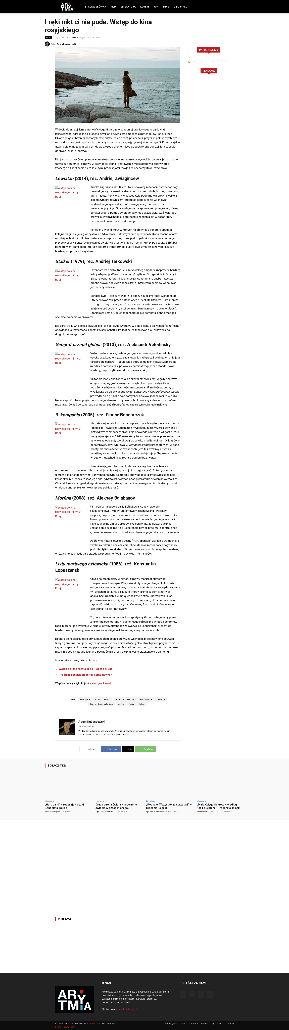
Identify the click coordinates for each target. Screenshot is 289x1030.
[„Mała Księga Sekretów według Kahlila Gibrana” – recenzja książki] (220, 784)
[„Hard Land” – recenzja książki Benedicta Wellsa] (68, 784)
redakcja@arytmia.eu (129, 1009)
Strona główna (95, 6)
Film (113, 6)
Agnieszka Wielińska (104, 811)
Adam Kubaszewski (66, 44)
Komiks (144, 6)
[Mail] (225, 6)
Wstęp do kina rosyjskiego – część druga (85, 668)
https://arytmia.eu (86, 726)
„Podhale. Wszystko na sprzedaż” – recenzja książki (169, 806)
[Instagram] (219, 6)
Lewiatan (161, 699)
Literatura (128, 6)
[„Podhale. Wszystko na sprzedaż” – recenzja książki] (170, 784)
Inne (166, 6)
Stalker (141, 704)
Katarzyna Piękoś (100, 683)
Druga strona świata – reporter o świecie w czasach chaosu (116, 806)
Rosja (131, 704)
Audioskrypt (95, 1023)
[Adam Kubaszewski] (48, 44)
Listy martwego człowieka (101, 704)
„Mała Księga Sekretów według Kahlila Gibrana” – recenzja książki (218, 806)
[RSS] (231, 6)
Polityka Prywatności (64, 1026)
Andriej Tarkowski (102, 699)
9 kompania (85, 699)
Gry (156, 6)
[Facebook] (214, 6)
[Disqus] (144, 862)
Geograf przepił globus (125, 699)
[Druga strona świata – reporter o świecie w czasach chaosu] (119, 784)
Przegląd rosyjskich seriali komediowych (85, 674)
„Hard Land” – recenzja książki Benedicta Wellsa (64, 806)
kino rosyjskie (146, 699)
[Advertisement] (209, 131)
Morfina (121, 704)
